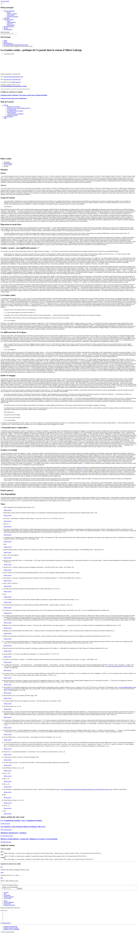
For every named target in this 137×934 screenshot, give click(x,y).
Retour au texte (7, 510)
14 (48, 263)
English (6, 28)
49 (67, 480)
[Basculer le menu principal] (1, 4)
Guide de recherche (9, 896)
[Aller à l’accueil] (5, 1)
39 (48, 460)
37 (46, 459)
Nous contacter (7, 898)
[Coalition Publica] (6, 923)
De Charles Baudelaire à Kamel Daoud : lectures (16, 44)
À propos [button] (6, 19)
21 (32, 352)
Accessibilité (7, 895)
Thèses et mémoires (12, 13)
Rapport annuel (11, 25)
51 (26, 487)
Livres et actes (10, 15)
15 (116, 268)
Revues (9, 12)
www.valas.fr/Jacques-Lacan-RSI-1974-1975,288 (117, 666)
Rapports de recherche (12, 16)
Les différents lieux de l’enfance (15, 111)
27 (90, 395)
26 (114, 387)
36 (99, 456)
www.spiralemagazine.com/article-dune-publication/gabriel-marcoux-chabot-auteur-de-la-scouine (85, 789)
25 (46, 386)
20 (17, 352)
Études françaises (8, 43)
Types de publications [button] (9, 11)
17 (78, 287)
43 (81, 470)
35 (14, 456)
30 (33, 432)
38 (93, 459)
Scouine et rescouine (12, 115)
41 (81, 467)
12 (95, 255)
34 (127, 439)
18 (118, 287)
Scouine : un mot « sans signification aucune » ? (19, 108)
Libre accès (10, 23)
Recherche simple (5, 32)
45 (65, 471)
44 (43, 471)
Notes (5, 118)
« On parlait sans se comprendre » (15, 113)
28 (71, 398)
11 (14, 241)
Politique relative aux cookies (11, 928)
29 (3, 399)
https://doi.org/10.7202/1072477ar (12, 79)
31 (130, 433)
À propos (11, 19)
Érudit (8, 21)
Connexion (6, 18)
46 (120, 471)
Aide (5, 893)
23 (102, 381)
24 (57, 383)
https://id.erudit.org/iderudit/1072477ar (13, 76)
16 (103, 269)
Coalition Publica (11, 22)
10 (104, 237)
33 (103, 435)
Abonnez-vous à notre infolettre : (10, 887)
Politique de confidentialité (10, 926)
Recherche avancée (8, 26)
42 (15, 468)
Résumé (6, 105)
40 (43, 464)
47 (29, 474)
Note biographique (8, 116)
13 (73, 262)
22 (116, 356)
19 (58, 305)
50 (102, 484)
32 (88, 435)
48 (86, 474)
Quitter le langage (11, 112)
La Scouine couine (11, 109)
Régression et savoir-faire (13, 106)
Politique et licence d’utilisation (11, 929)
